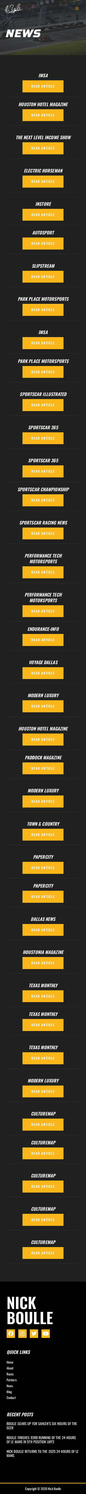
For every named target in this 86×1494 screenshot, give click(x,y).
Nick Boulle (30, 1310)
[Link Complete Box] (43, 1426)
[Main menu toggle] (77, 8)
